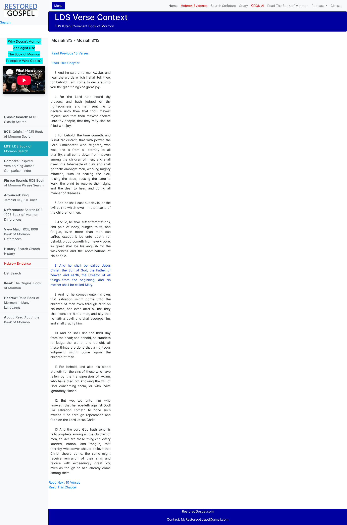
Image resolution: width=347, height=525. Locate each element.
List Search (12, 273)
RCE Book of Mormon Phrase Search (24, 182)
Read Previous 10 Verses (70, 53)
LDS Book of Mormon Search (18, 148)
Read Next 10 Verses (64, 482)
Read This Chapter (65, 63)
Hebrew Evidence (17, 263)
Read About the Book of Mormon (21, 319)
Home (173, 5)
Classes (336, 6)
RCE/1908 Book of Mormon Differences (21, 234)
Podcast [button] (318, 6)
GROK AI (257, 6)
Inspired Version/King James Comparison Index (19, 166)
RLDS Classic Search (20, 119)
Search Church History (22, 251)
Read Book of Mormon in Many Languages (21, 302)
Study (243, 6)
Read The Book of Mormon (287, 6)
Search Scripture (223, 6)
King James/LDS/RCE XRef (20, 197)
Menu (58, 6)
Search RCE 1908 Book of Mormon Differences (23, 214)
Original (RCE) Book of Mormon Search (23, 134)
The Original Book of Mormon (22, 285)
